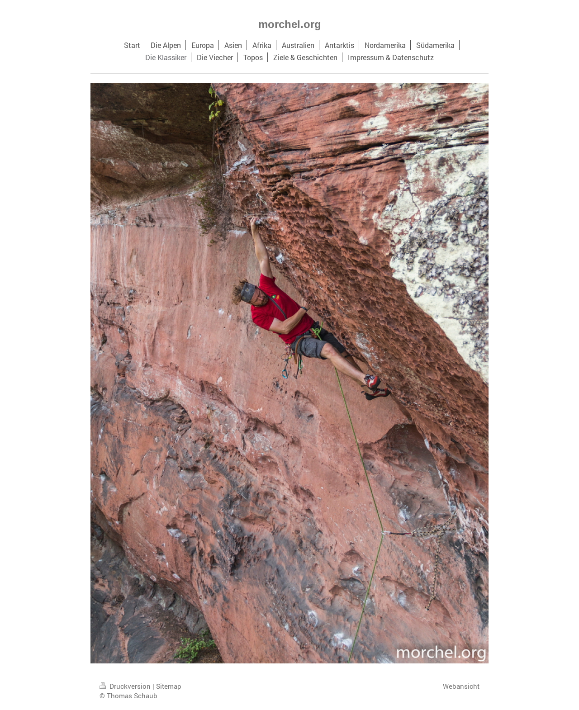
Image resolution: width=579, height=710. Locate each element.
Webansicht (461, 686)
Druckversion (130, 686)
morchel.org (289, 24)
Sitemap (168, 686)
